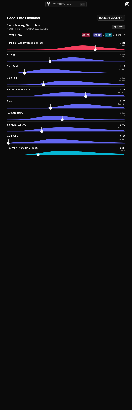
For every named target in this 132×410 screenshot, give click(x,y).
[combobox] (111, 18)
